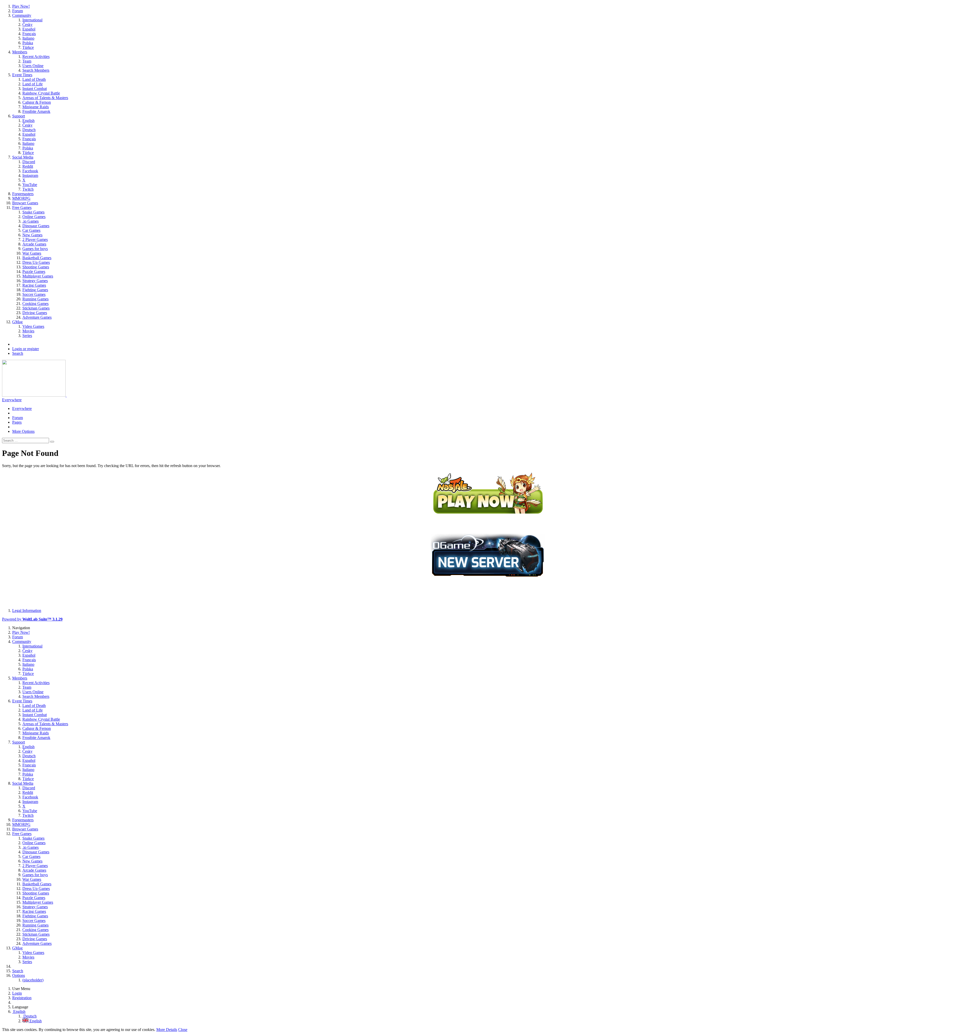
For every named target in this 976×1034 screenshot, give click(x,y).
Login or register (25, 349)
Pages (17, 422)
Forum (17, 417)
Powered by (32, 619)
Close (182, 1029)
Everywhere (12, 400)
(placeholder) (32, 980)
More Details (166, 1029)
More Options (23, 431)
